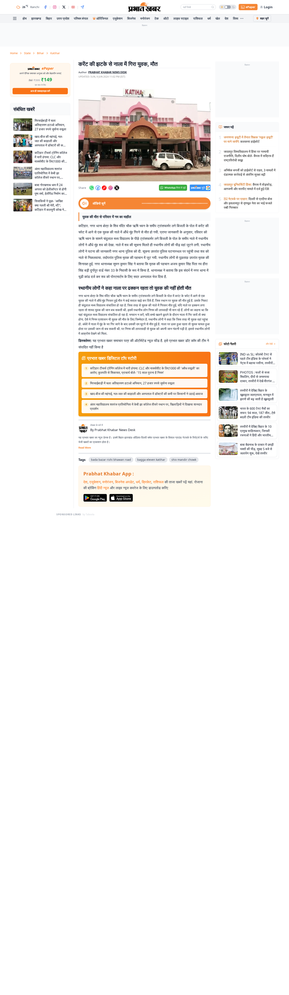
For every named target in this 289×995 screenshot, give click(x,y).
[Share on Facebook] (98, 187)
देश (226, 18)
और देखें (269, 343)
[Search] (213, 7)
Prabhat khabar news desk (107, 72)
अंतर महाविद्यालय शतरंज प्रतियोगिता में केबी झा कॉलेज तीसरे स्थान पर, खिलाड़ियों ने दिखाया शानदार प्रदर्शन (146, 406)
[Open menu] (15, 18)
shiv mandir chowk (183, 459)
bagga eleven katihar (151, 459)
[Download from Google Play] (95, 498)
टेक (157, 18)
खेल (217, 18)
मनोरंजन (145, 18)
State (27, 53)
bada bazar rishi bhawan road (111, 459)
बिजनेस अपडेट (124, 482)
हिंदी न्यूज (103, 487)
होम (25, 18)
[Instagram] (55, 7)
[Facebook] (45, 7)
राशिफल (198, 18)
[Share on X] (116, 187)
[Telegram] (82, 7)
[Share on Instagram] (110, 187)
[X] (64, 7)
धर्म (209, 18)
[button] (144, 131)
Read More (84, 447)
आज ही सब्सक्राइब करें (40, 91)
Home (14, 53)
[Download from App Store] (121, 498)
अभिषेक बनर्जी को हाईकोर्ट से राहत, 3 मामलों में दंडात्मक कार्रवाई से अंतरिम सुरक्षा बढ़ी (249, 172)
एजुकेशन (117, 18)
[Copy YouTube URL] (104, 187)
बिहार (49, 18)
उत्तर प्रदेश (63, 18)
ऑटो (166, 18)
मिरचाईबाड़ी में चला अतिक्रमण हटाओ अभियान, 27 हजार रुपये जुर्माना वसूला (132, 383)
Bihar (40, 53)
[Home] (144, 7)
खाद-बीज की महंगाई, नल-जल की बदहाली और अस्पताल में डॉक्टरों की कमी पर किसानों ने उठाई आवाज (146, 394)
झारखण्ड (36, 18)
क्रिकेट (146, 482)
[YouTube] (73, 7)
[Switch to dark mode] (227, 7)
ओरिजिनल (102, 18)
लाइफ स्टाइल (181, 18)
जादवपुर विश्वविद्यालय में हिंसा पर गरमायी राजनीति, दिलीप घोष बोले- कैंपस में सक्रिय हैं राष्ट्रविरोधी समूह (249, 155)
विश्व (235, 18)
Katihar (55, 53)
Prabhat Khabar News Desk (115, 430)
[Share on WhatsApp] (91, 187)
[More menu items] (241, 18)
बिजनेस (131, 18)
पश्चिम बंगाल (81, 18)
